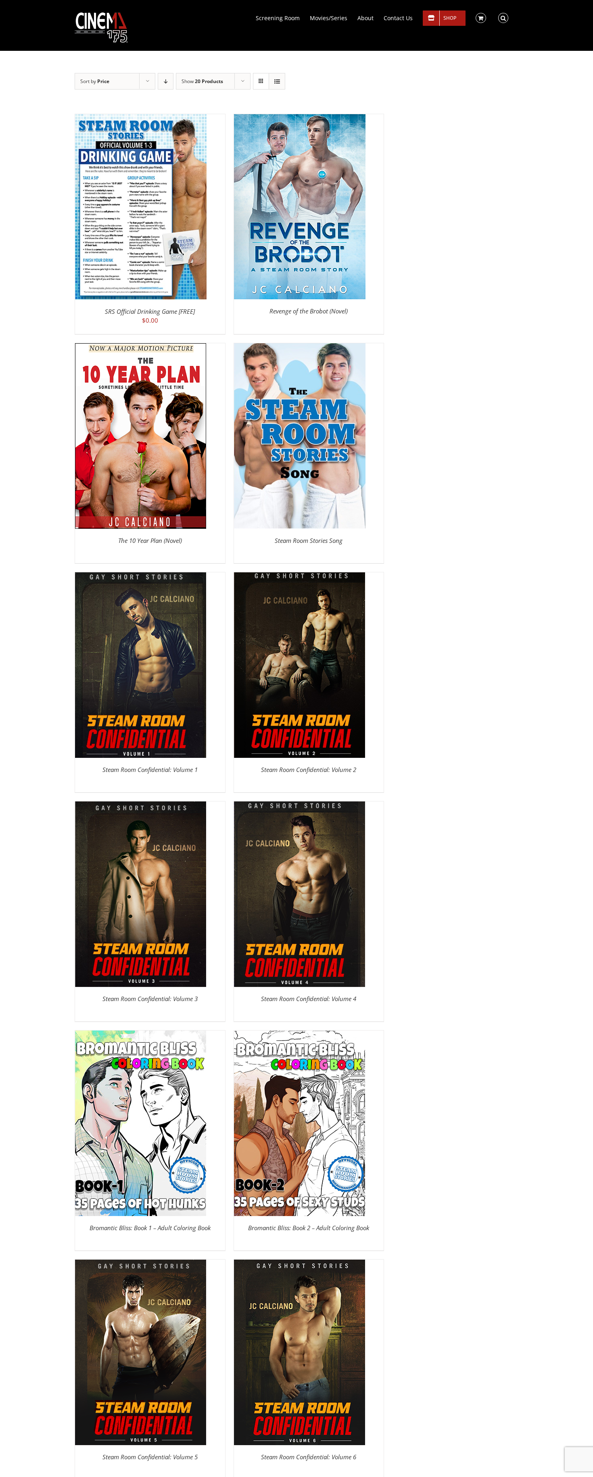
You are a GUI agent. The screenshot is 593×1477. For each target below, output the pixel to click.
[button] (503, 17)
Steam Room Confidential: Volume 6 (308, 1457)
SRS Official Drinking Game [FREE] (150, 311)
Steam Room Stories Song (308, 540)
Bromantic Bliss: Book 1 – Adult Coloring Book (150, 1228)
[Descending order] (165, 81)
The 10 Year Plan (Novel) (150, 540)
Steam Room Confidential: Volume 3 (150, 999)
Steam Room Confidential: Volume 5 (150, 1457)
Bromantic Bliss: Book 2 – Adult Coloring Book (308, 1228)
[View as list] (277, 81)
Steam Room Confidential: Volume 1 (150, 770)
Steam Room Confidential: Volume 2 (308, 770)
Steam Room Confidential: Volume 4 (308, 999)
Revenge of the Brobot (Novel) (308, 311)
